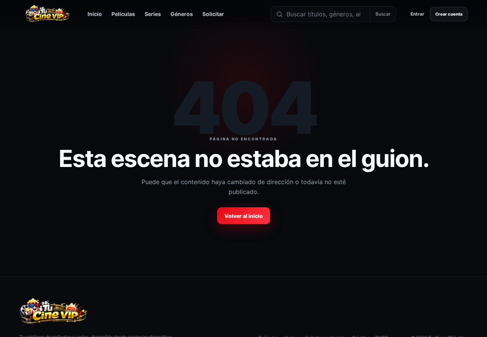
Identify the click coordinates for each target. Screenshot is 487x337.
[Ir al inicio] (47, 14)
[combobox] (326, 14)
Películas (123, 14)
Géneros (181, 14)
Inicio (95, 14)
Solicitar (213, 14)
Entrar (417, 14)
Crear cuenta (448, 14)
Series (153, 14)
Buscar (383, 14)
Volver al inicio (243, 216)
